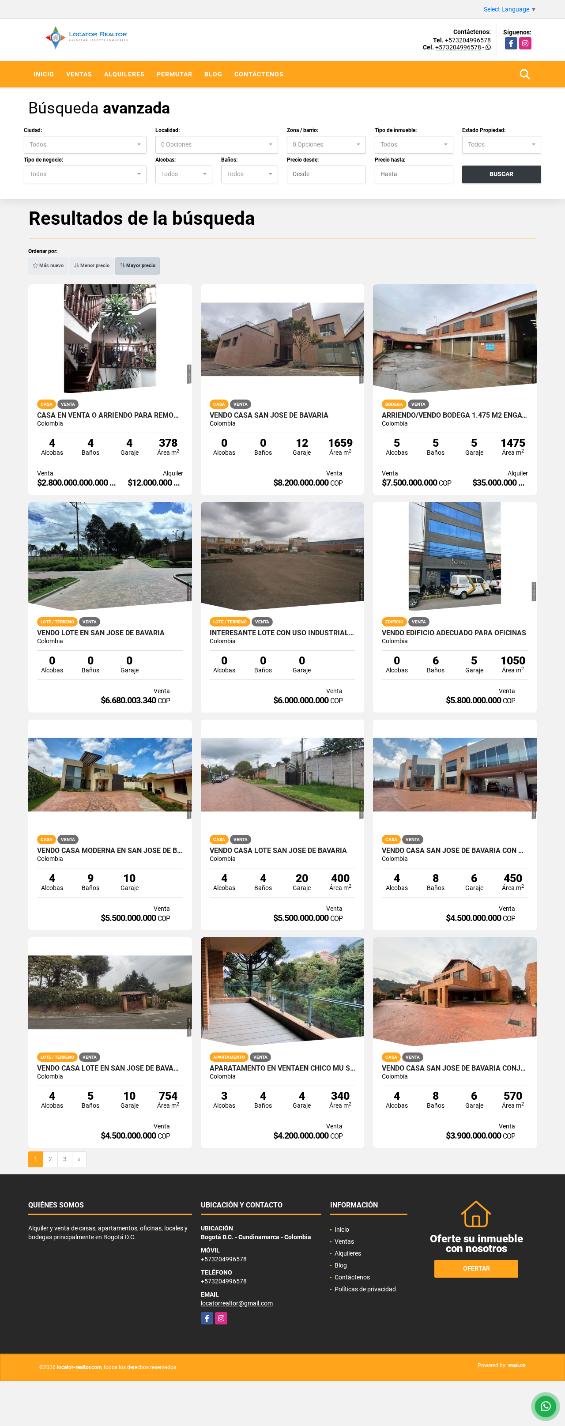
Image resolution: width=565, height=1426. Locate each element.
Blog (213, 74)
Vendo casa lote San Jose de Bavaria (278, 850)
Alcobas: (165, 160)
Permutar (174, 74)
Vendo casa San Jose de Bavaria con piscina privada (455, 850)
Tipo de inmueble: (396, 130)
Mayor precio (140, 265)
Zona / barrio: (302, 130)
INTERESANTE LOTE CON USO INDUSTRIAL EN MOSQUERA (283, 633)
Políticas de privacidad (365, 1289)
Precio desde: (303, 160)
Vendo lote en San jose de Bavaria (101, 633)
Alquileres (124, 74)
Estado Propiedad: (483, 130)
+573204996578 (468, 40)
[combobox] (85, 145)
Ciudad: (33, 130)
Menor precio (94, 265)
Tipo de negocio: (43, 160)
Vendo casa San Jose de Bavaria (269, 415)
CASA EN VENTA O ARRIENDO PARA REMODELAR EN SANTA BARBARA (110, 415)
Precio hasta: (390, 160)
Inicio (44, 74)
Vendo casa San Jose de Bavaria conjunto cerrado (455, 1068)
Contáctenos (259, 74)
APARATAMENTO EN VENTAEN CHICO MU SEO (283, 1068)
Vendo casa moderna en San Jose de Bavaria (110, 850)
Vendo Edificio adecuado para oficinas (454, 633)
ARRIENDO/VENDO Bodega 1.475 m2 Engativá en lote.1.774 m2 (455, 415)
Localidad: (167, 130)
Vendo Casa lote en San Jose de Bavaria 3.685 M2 (110, 1068)
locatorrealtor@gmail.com (237, 1303)
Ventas (79, 74)
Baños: (229, 160)
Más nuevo (51, 265)
